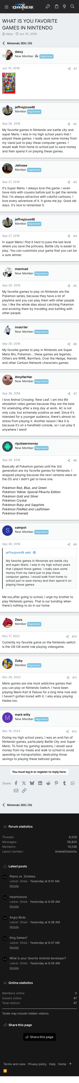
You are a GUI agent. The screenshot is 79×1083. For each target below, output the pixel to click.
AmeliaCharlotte (66, 851)
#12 (74, 731)
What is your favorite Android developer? (38, 958)
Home (62, 1064)
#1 (75, 68)
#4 (75, 236)
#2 (75, 124)
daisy (9, 34)
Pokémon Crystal (14, 500)
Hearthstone (18, 897)
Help (52, 1064)
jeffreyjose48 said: (18, 552)
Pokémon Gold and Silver (20, 496)
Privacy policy (37, 1064)
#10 (74, 636)
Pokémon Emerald (15, 513)
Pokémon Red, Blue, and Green (24, 488)
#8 (75, 460)
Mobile (14, 886)
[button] (6, 7)
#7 (75, 393)
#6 (75, 344)
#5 (75, 285)
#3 (75, 182)
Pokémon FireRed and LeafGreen (26, 509)
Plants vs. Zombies (22, 876)
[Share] (69, 69)
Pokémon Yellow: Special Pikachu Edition (31, 492)
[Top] (70, 1064)
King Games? (18, 937)
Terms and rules (14, 1064)
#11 (74, 677)
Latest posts (18, 866)
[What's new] (64, 6)
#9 (75, 544)
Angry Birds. (18, 917)
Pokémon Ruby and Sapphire (23, 505)
